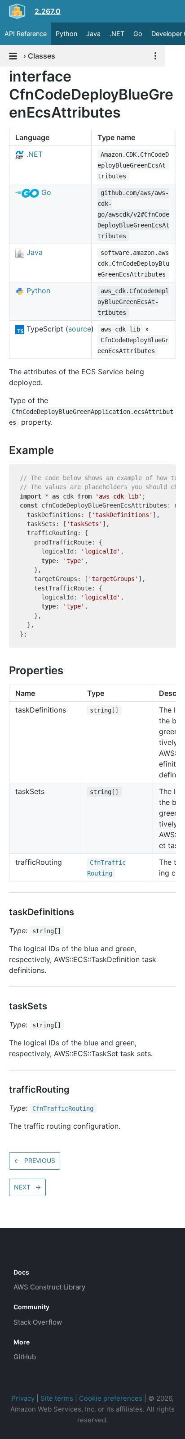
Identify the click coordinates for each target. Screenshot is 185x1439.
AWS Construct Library (49, 1287)
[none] (4, 76)
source (79, 328)
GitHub (24, 1357)
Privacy (23, 1398)
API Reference (25, 33)
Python (66, 33)
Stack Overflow (37, 1322)
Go (137, 33)
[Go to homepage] (29, 1252)
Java (93, 33)
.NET (117, 33)
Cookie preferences (110, 1398)
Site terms (56, 1398)
